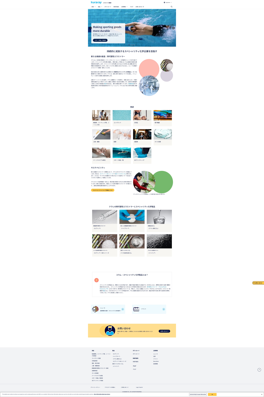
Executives (156, 361)
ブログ (131, 6)
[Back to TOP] (259, 369)
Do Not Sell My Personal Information (198, 394)
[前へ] (90, 28)
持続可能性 (116, 6)
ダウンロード (108, 6)
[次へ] (173, 28)
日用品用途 (94, 361)
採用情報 (155, 364)
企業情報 (123, 6)
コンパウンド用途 (96, 358)
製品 (99, 6)
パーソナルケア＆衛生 (97, 375)
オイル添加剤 (95, 373)
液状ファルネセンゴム (117, 364)
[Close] (261, 394)
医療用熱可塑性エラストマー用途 (100, 368)
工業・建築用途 (96, 365)
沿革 (154, 356)
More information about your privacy (102, 394)
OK (212, 394)
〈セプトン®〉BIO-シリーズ (119, 361)
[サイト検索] (171, 6)
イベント (155, 359)
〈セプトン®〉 (115, 354)
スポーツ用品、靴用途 (97, 378)
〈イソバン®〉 (116, 366)
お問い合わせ (139, 6)
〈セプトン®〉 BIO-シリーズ (106, 174)
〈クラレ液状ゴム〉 (117, 359)
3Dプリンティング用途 (97, 380)
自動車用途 (97, 40)
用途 (93, 6)
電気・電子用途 (96, 363)
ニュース (155, 354)
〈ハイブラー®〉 (116, 356)
